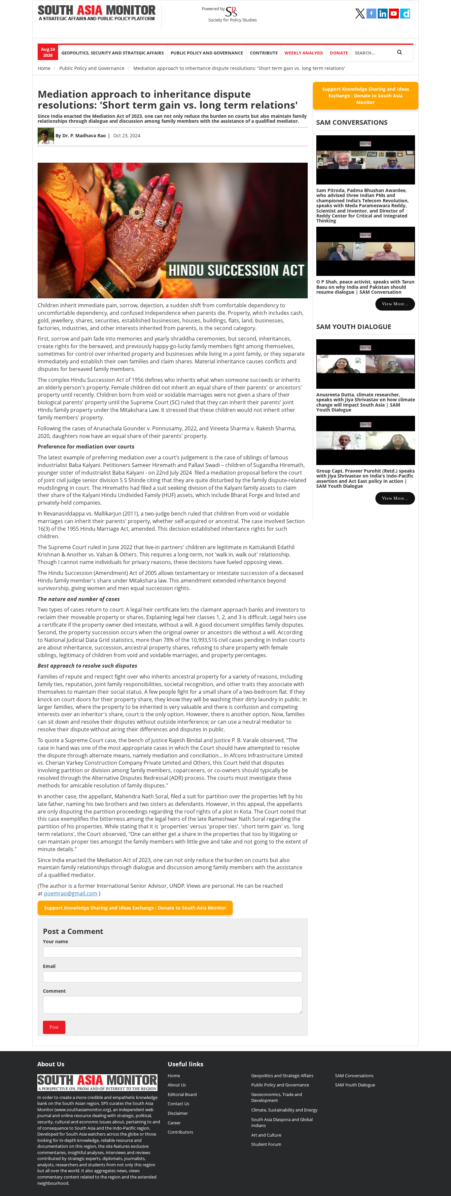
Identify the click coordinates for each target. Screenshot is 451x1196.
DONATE (339, 53)
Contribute (264, 53)
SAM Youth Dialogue (353, 326)
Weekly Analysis (304, 53)
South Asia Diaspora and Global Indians (282, 1122)
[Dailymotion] (405, 13)
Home (44, 68)
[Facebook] (371, 13)
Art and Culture (266, 1135)
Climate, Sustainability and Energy (284, 1110)
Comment (54, 991)
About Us (177, 1085)
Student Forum (266, 1144)
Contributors (180, 1132)
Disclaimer (178, 1113)
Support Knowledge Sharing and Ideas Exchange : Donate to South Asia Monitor (135, 908)
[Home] (97, 13)
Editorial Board (182, 1094)
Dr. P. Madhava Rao (84, 135)
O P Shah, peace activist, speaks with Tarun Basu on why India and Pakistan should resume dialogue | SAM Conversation (365, 287)
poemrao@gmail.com (70, 893)
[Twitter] (360, 13)
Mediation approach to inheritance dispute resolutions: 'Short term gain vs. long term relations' (168, 99)
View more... (395, 303)
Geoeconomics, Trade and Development (276, 1097)
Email (49, 966)
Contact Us (178, 1104)
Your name (55, 941)
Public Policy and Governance (207, 53)
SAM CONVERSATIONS (352, 122)
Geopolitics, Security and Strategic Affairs (112, 53)
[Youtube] (394, 13)
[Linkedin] (383, 13)
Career (174, 1123)
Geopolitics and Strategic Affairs (282, 1076)
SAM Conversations (354, 1076)
